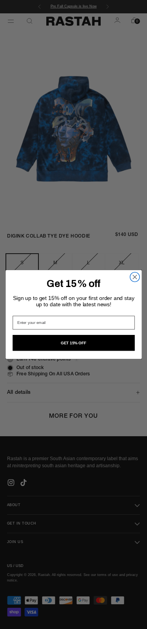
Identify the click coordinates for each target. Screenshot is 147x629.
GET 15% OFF (73, 343)
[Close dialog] (134, 277)
